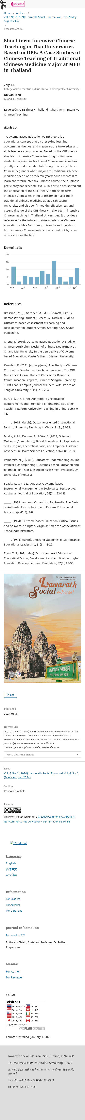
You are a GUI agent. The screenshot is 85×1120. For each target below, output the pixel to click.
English (11, 863)
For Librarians (14, 910)
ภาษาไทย (11, 875)
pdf (11, 695)
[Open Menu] (4, 4)
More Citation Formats (20, 754)
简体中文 (11, 869)
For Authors (13, 904)
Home (7, 13)
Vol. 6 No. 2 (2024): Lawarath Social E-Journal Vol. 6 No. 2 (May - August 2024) (41, 19)
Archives (21, 13)
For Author (13, 971)
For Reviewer (14, 977)
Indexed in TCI (15, 935)
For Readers (13, 899)
